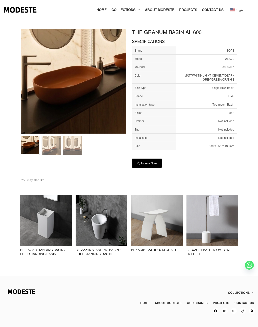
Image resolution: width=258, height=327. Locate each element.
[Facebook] (216, 311)
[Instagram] (225, 311)
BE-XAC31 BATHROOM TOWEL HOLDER (209, 251)
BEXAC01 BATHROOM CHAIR (153, 249)
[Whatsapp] (234, 311)
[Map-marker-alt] (252, 311)
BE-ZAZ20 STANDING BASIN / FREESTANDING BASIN (42, 251)
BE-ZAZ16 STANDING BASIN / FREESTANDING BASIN (98, 251)
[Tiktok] (243, 311)
